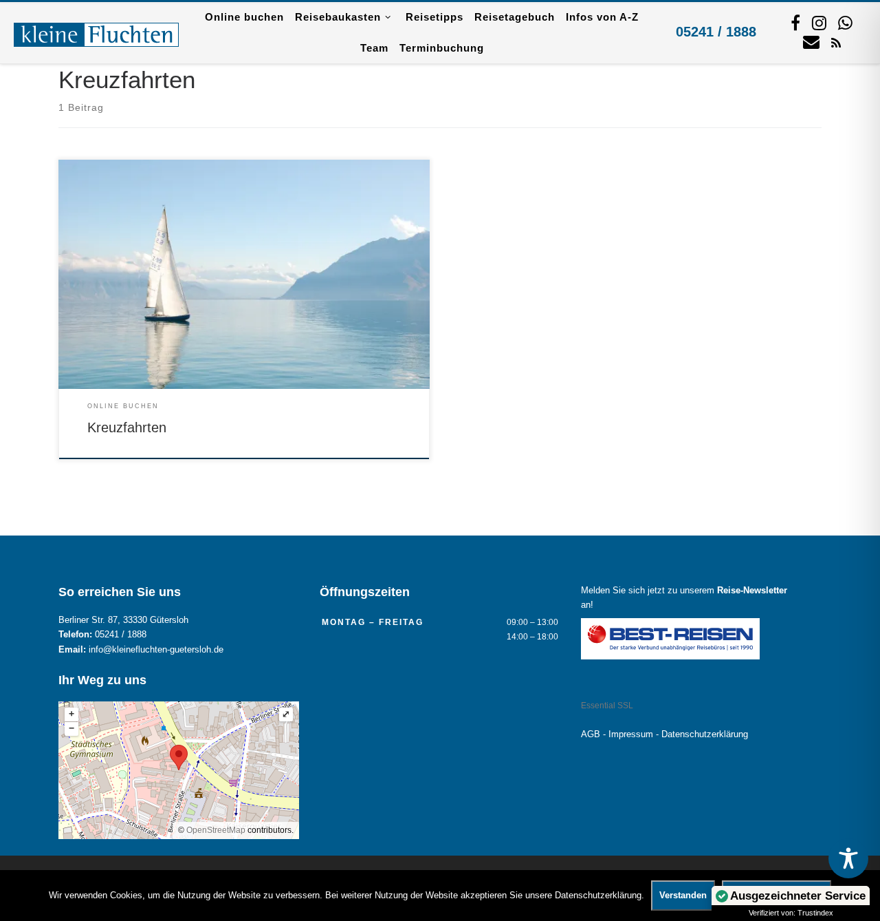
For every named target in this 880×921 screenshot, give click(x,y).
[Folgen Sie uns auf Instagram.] (819, 22)
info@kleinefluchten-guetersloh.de (156, 650)
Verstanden (683, 895)
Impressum (630, 734)
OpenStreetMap (215, 830)
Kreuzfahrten (126, 427)
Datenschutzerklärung (704, 734)
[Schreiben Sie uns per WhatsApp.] (845, 22)
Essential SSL (607, 705)
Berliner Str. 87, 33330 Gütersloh (123, 620)
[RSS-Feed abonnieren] (836, 42)
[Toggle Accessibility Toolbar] (848, 858)
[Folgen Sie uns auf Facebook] (795, 22)
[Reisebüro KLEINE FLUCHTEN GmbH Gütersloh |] (96, 32)
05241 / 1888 (716, 31)
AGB (590, 734)
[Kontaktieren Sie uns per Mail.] (811, 41)
